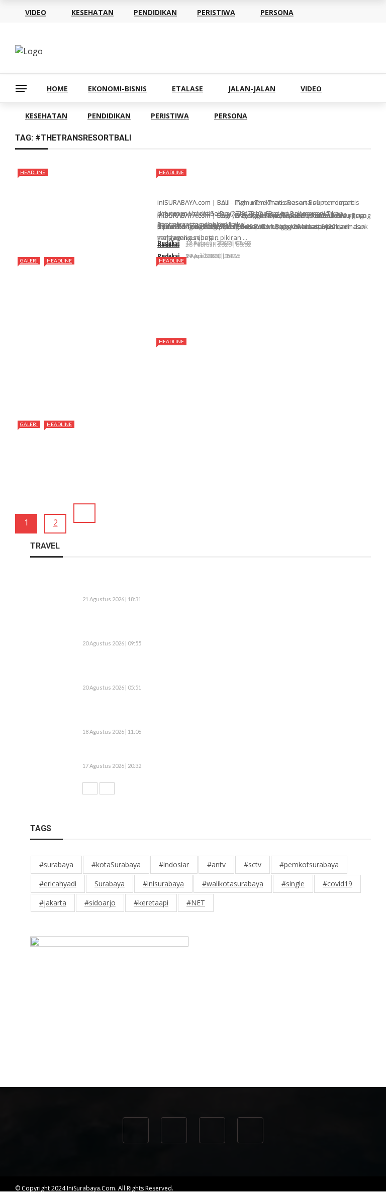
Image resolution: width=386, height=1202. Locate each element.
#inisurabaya (163, 883)
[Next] (107, 788)
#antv (216, 864)
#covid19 (337, 883)
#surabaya (56, 864)
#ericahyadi (57, 883)
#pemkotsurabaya (309, 864)
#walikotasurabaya (232, 883)
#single (293, 883)
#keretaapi (151, 902)
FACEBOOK (274, 1197)
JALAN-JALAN (251, 88)
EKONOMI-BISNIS (117, 88)
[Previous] (90, 788)
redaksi (168, 242)
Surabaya (109, 883)
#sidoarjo (100, 902)
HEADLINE (32, 172)
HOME (57, 88)
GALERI (29, 260)
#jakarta (52, 902)
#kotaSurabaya (116, 864)
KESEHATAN (46, 115)
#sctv (252, 864)
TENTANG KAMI (150, 1197)
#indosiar (174, 864)
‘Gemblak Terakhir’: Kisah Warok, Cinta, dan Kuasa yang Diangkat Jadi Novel (218, 753)
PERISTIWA (170, 115)
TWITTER (314, 1197)
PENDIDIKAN (109, 115)
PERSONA (230, 115)
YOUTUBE (233, 1197)
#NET (195, 902)
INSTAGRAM (354, 1197)
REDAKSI (195, 1197)
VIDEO (311, 88)
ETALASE (187, 88)
